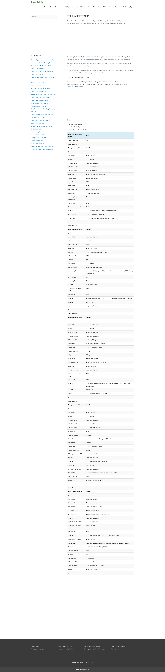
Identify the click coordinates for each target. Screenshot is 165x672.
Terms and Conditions (37, 649)
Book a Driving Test (37, 129)
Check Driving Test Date (38, 135)
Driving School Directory (118, 646)
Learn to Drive (43, 7)
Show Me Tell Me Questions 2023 (41, 66)
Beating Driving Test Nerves (39, 103)
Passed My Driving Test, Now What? (42, 149)
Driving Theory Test (56, 7)
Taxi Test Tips (115, 649)
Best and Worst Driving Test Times (41, 126)
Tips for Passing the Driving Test (90, 7)
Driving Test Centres (37, 68)
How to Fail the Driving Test (39, 100)
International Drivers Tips (92, 646)
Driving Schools (108, 7)
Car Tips (117, 7)
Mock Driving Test (36, 132)
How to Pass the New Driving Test (41, 63)
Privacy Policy (35, 646)
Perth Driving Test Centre (91, 57)
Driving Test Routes (37, 74)
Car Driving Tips (128, 7)
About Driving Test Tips (65, 646)
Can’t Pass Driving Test (38, 117)
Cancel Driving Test (37, 140)
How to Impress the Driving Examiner (42, 146)
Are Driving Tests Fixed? (38, 106)
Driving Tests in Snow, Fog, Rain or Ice (42, 114)
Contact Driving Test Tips (65, 649)
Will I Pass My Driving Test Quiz (40, 89)
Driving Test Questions (38, 123)
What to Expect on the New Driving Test (43, 60)
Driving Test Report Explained (40, 97)
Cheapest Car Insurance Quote (40, 120)
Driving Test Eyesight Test (39, 91)
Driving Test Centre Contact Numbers (42, 71)
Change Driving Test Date (39, 138)
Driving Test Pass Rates (38, 86)
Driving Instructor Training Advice (94, 649)
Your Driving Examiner (38, 143)
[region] (44, 36)
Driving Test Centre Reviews (39, 83)
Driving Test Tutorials (71, 7)
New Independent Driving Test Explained (43, 94)
